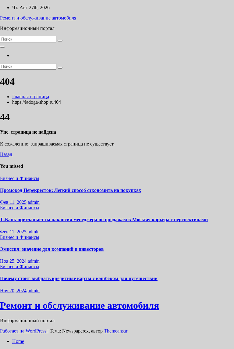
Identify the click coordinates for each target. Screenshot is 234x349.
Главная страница (30, 96)
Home (18, 341)
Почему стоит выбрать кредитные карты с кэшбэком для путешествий (79, 278)
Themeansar (115, 330)
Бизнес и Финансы (19, 178)
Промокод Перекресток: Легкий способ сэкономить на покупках (70, 190)
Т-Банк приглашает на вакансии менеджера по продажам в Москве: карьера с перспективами (104, 219)
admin (34, 202)
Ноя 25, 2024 (13, 261)
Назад (6, 154)
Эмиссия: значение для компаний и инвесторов (52, 249)
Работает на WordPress (24, 330)
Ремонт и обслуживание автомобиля (38, 17)
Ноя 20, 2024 (13, 290)
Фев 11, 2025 (13, 202)
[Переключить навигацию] (2, 47)
